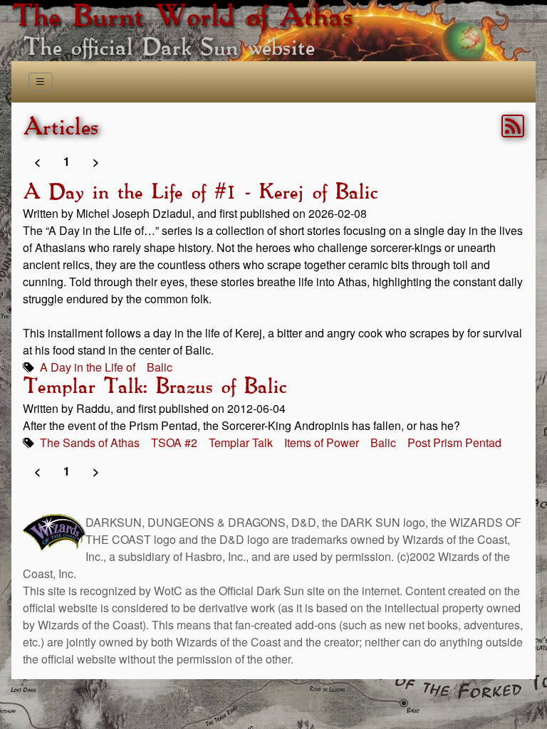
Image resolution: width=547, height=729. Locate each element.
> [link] (96, 161)
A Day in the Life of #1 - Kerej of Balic (200, 193)
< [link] (37, 161)
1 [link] (66, 161)
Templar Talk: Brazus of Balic (154, 387)
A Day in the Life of (87, 367)
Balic (159, 367)
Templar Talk (241, 442)
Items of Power (321, 442)
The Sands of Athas (90, 442)
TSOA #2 (174, 442)
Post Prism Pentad (454, 442)
